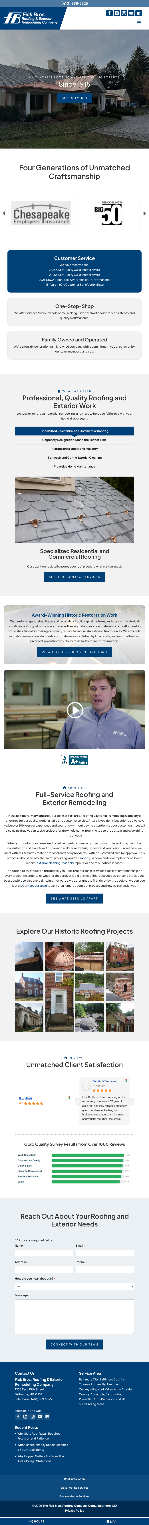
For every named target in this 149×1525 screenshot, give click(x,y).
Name (20, 1245)
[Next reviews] (131, 1101)
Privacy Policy (74, 1511)
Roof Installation (74, 1479)
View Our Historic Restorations (74, 652)
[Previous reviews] (78, 1101)
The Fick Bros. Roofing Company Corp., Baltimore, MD (80, 1506)
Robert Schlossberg (104, 1081)
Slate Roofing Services (74, 1487)
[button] (29, 956)
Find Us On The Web (28, 1411)
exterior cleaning (49, 863)
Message (22, 1295)
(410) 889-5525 (74, 3)
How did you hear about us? (35, 1278)
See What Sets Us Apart (74, 898)
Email (80, 1245)
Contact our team (34, 886)
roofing (85, 858)
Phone (81, 1262)
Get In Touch (74, 98)
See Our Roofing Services (74, 577)
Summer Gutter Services (74, 1496)
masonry (68, 863)
